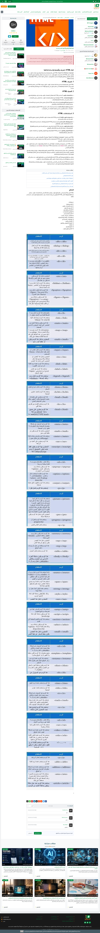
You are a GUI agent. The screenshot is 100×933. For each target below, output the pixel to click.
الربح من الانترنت (70, 11)
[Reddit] (41, 801)
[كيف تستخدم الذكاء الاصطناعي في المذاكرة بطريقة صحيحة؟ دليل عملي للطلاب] (82, 856)
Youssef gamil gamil (6, 58)
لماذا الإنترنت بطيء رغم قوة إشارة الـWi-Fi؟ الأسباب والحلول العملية (10, 72)
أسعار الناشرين (54, 918)
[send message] (9, 36)
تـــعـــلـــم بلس (5, 66)
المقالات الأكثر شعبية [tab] (8, 48)
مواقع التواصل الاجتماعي (35, 11)
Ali (3, 864)
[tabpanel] (86, 34)
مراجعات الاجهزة (62, 11)
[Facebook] (46, 801)
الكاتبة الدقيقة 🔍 (6, 119)
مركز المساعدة (60, 1)
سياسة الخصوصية (52, 1)
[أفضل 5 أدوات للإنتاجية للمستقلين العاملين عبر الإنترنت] (82, 887)
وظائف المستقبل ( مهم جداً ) (11, 63)
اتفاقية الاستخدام (45, 1)
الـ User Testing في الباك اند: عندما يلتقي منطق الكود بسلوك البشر (59, 178)
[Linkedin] (34, 801)
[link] (13, 33)
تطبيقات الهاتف (53, 11)
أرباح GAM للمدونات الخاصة (67, 921)
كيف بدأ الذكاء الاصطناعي (68, 175)
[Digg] (37, 801)
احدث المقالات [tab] (19, 48)
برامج (48, 11)
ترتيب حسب (50, 805)
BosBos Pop (65, 810)
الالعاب (43, 11)
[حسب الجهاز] (6, 1)
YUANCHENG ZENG (39, 895)
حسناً (22, 931)
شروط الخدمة (54, 916)
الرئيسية (72, 17)
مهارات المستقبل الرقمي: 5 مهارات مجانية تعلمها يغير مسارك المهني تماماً (10, 125)
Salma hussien (65, 817)
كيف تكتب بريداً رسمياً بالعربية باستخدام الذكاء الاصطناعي (62, 186)
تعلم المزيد (26, 931)
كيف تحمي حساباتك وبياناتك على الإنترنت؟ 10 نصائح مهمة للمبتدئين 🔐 (10, 99)
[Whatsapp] (30, 801)
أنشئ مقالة (19, 11)
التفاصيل (71, 876)
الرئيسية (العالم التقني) (87, 11)
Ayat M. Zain (5, 157)
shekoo (13, 31)
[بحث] (2, 12)
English (9, 1)
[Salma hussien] (71, 817)
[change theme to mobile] (2, 1)
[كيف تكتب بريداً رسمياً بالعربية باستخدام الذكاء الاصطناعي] (17, 887)
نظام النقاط (38, 918)
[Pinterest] (32, 801)
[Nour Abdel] (71, 825)
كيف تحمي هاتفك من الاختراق (11, 162)
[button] (27, 801)
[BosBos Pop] (71, 810)
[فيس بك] (98, 1)
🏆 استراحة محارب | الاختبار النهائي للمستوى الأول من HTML (10, 145)
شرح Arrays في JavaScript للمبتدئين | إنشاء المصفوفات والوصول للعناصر (10, 135)
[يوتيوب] (93, 1)
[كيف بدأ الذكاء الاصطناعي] (50, 856)
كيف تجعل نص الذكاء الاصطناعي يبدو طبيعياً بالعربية (62, 183)
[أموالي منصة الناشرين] (96, 6)
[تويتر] (96, 1)
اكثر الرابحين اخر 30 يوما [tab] (92, 18)
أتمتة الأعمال (26, 11)
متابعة (15, 36)
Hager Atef (5, 129)
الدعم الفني (71, 918)
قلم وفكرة (5, 84)
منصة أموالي (96, 11)
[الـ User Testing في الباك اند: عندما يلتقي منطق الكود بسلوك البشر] (17, 856)
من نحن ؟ (39, 916)
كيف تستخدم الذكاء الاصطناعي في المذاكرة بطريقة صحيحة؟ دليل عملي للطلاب (57, 173)
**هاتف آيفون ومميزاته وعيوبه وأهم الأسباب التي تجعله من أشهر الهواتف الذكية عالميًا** (10, 54)
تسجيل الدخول (37, 833)
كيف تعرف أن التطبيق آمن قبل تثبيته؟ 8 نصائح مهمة (10, 90)
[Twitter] (44, 801)
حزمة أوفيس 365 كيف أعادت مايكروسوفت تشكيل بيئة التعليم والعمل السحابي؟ (10, 115)
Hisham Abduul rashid (7, 94)
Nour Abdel (65, 824)
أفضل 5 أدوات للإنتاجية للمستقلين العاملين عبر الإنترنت (62, 181)
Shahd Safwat (5, 75)
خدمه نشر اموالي (71, 895)
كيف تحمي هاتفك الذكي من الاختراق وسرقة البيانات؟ (10, 154)
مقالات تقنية (78, 11)
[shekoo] (13, 24)
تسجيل (29, 833)
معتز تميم (4, 166)
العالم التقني (66, 17)
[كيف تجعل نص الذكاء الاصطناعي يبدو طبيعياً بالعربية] (50, 887)
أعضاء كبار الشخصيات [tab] (81, 18)
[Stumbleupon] (39, 801)
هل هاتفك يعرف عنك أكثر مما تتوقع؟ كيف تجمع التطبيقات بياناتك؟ (9, 81)
